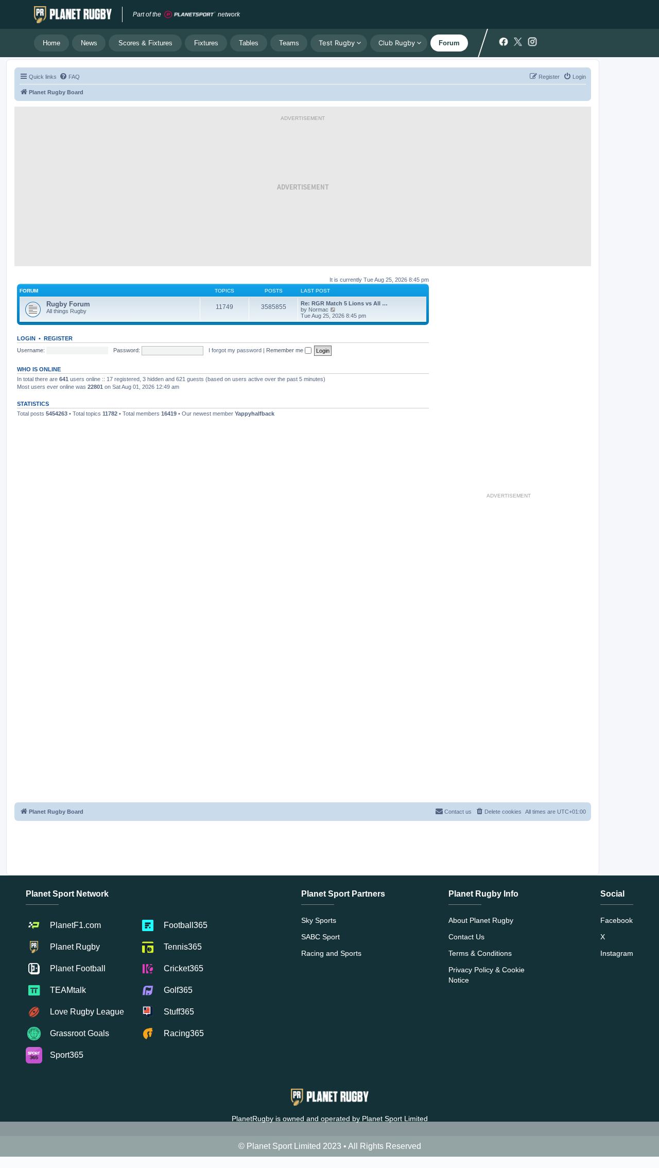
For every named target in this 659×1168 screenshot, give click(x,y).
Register (58, 338)
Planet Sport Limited (395, 1118)
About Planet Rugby (480, 920)
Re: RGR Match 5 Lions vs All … (344, 303)
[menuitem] (69, 77)
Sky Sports (318, 920)
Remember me (285, 350)
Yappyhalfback (254, 413)
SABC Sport (320, 937)
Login (26, 338)
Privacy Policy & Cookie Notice (486, 975)
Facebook (616, 920)
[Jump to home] (73, 14)
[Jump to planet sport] (190, 15)
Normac (318, 309)
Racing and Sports (331, 953)
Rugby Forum (68, 304)
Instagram (616, 953)
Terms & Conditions (480, 953)
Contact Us (466, 937)
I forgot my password (235, 350)
